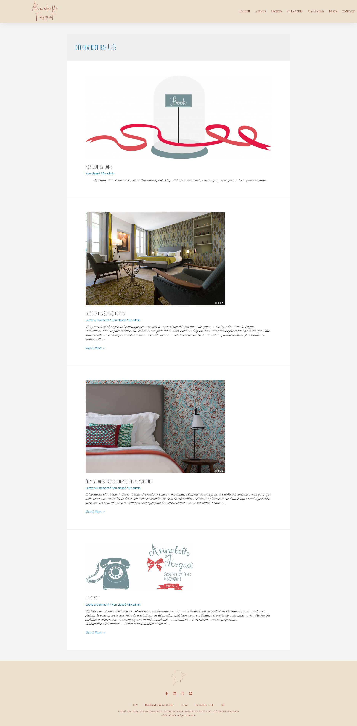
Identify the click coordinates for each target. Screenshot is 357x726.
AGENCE (260, 11)
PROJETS (276, 11)
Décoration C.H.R (204, 704)
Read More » (95, 348)
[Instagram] (182, 693)
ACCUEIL (244, 11)
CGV (135, 704)
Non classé (93, 173)
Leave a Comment (97, 320)
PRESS (333, 11)
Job (222, 704)
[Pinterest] (190, 693)
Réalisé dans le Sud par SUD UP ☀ (178, 715)
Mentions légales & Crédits (159, 704)
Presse (184, 704)
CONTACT (348, 11)
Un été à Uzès (316, 11)
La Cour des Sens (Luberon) (106, 313)
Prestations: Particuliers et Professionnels (119, 481)
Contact (92, 597)
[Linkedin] (174, 693)
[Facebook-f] (166, 693)
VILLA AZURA (295, 11)
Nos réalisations (99, 166)
